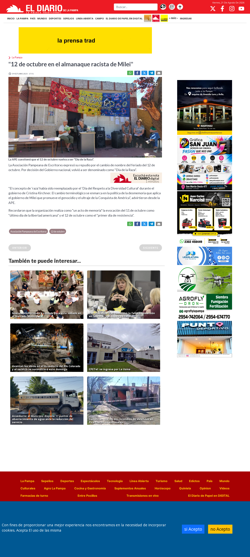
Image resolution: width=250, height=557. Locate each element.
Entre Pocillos (87, 495)
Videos (224, 488)
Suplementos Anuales (130, 488)
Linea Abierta (139, 481)
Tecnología (115, 481)
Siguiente (150, 247)
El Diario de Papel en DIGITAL (124, 18)
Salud (178, 481)
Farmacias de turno (34, 495)
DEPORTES (55, 18)
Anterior (19, 247)
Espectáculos (90, 481)
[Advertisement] (204, 51)
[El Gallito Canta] (163, 7)
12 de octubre (58, 231)
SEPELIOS (68, 18)
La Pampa (27, 481)
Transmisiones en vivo (142, 495)
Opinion (205, 488)
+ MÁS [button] (172, 18)
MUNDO (42, 18)
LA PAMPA (22, 18)
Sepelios (47, 481)
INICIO (11, 18)
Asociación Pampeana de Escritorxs (28, 231)
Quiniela (185, 488)
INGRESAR (186, 18)
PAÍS (33, 18)
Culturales (27, 488)
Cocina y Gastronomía (90, 488)
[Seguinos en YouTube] (241, 9)
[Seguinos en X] (213, 9)
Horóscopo (163, 488)
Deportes (67, 481)
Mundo (224, 481)
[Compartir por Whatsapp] (130, 73)
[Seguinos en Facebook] (222, 9)
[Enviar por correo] (159, 73)
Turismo (161, 481)
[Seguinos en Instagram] (232, 9)
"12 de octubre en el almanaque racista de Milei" (70, 64)
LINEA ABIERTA (84, 18)
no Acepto (220, 529)
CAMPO (99, 18)
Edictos (194, 481)
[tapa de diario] (172, 7)
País (209, 481)
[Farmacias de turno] (180, 7)
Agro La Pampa (55, 488)
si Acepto (193, 529)
